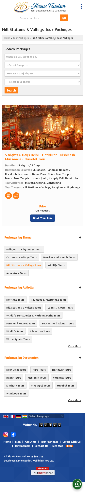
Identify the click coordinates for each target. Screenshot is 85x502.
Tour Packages (21, 38)
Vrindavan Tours (16, 393)
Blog (18, 441)
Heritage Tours (15, 299)
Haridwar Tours (61, 369)
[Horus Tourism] (40, 7)
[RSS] (69, 445)
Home (7, 38)
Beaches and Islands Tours (59, 257)
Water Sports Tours (18, 339)
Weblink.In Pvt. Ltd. (43, 460)
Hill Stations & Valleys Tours (23, 265)
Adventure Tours (16, 273)
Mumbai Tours (65, 385)
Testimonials (22, 445)
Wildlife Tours (56, 265)
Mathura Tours (15, 385)
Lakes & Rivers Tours (60, 307)
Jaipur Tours (13, 377)
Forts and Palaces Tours (20, 323)
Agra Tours (39, 369)
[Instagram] (5, 434)
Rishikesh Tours (36, 377)
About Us (30, 441)
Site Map (57, 445)
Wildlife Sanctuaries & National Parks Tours (33, 315)
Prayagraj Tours (40, 385)
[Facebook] (13, 434)
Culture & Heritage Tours (21, 257)
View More (74, 346)
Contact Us (41, 445)
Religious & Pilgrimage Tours (24, 249)
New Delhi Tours (16, 369)
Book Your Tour (42, 218)
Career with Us (71, 441)
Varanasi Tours (62, 377)
